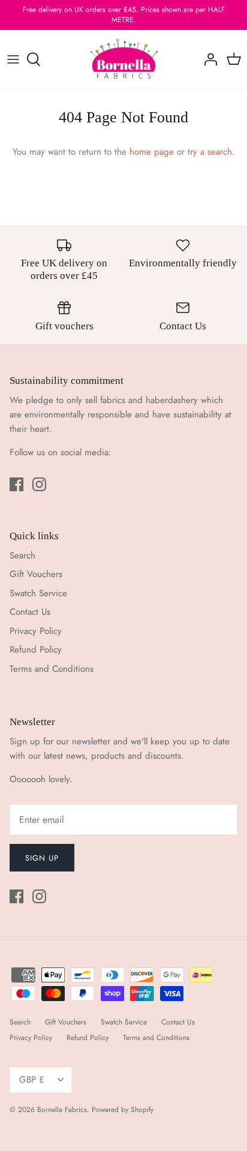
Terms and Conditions (52, 668)
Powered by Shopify (122, 1109)
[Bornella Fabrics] (123, 60)
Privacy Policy (36, 631)
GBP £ (31, 1079)
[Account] (207, 59)
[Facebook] (16, 484)
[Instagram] (39, 484)
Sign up (42, 858)
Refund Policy (36, 649)
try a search (210, 151)
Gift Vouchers (36, 574)
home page (151, 151)
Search (22, 555)
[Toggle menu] (13, 59)
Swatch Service (38, 593)
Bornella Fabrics (62, 1109)
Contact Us (30, 611)
